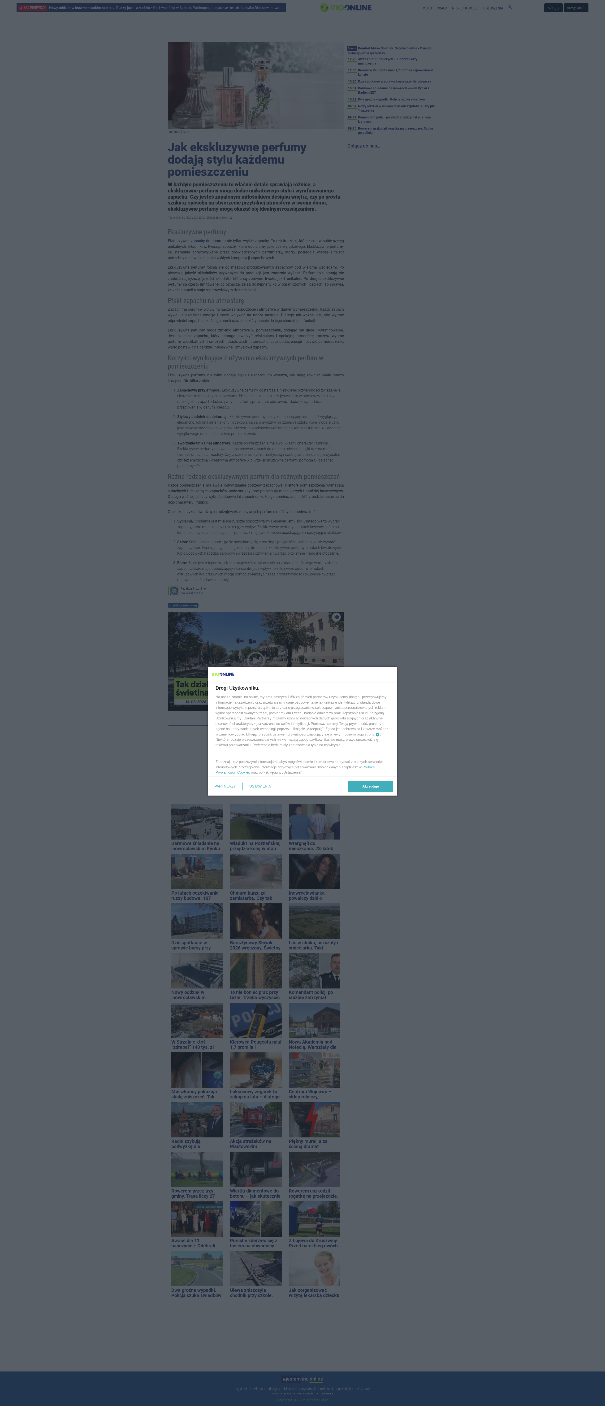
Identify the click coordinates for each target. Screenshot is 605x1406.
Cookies (243, 772)
